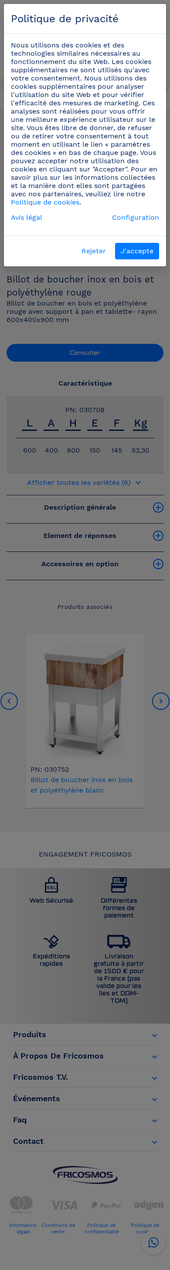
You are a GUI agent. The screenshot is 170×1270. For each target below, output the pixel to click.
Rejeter (94, 251)
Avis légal (26, 217)
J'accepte (137, 251)
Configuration (135, 217)
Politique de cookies (45, 202)
